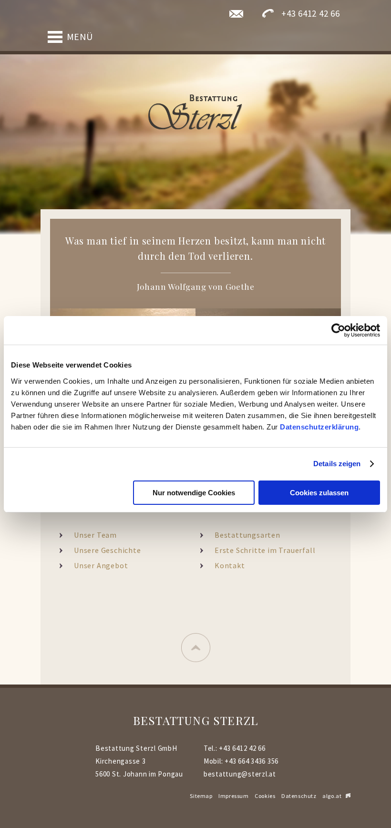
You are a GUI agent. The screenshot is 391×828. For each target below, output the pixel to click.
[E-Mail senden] (236, 13)
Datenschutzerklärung (319, 427)
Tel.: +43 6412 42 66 (235, 748)
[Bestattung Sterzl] (195, 112)
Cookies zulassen (319, 493)
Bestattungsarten (247, 535)
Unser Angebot (101, 565)
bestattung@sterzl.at (240, 773)
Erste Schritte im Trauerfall (265, 550)
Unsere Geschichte (107, 550)
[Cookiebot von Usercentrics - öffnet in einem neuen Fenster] (338, 330)
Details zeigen (336, 464)
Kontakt (230, 565)
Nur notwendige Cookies (194, 493)
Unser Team (95, 535)
